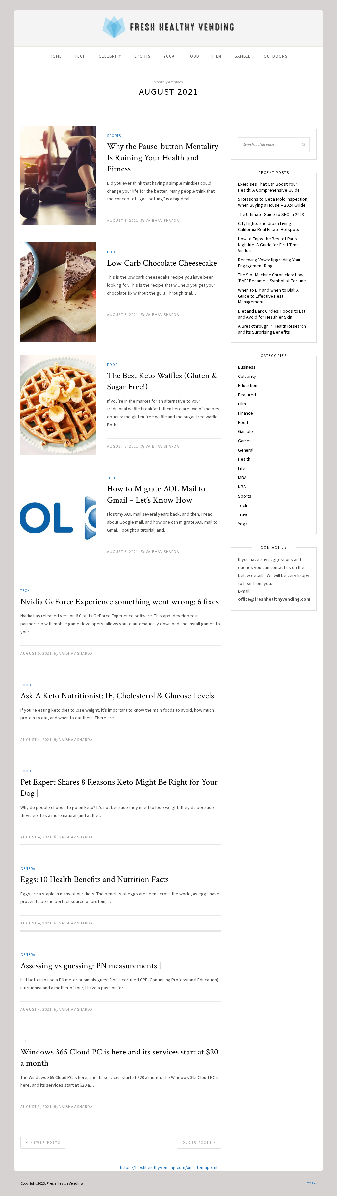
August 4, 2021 (36, 739)
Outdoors (275, 56)
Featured (247, 395)
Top (310, 1183)
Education (247, 385)
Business (247, 367)
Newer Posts (45, 1142)
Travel (244, 514)
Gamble (242, 56)
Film (216, 56)
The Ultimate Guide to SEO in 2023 (271, 214)
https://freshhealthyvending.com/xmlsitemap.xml (168, 1167)
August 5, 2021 (122, 551)
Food (193, 56)
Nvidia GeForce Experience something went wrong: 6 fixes (119, 601)
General (28, 868)
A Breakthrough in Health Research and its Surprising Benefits (272, 329)
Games (245, 441)
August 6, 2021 (122, 220)
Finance (245, 413)
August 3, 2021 (36, 1106)
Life (241, 468)
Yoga (169, 56)
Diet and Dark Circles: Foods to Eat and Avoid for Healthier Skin (271, 314)
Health (244, 459)
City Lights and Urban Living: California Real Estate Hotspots (268, 226)
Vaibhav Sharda (162, 220)
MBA (242, 478)
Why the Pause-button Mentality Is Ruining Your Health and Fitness (162, 157)
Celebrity (110, 56)
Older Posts (198, 1142)
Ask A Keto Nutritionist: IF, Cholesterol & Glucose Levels (117, 695)
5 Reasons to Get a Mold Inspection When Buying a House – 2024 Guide (272, 202)
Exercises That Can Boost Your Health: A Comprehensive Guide (269, 187)
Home (56, 56)
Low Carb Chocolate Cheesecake (162, 263)
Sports (142, 56)
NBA (242, 487)
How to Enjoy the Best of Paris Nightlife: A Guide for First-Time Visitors (268, 244)
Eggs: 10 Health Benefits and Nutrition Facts (94, 879)
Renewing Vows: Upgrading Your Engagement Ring (269, 263)
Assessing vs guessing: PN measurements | (90, 965)
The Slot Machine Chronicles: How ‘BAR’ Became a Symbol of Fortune (272, 278)
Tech (80, 56)
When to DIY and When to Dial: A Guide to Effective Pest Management (268, 296)
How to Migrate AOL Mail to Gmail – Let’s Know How (156, 494)
